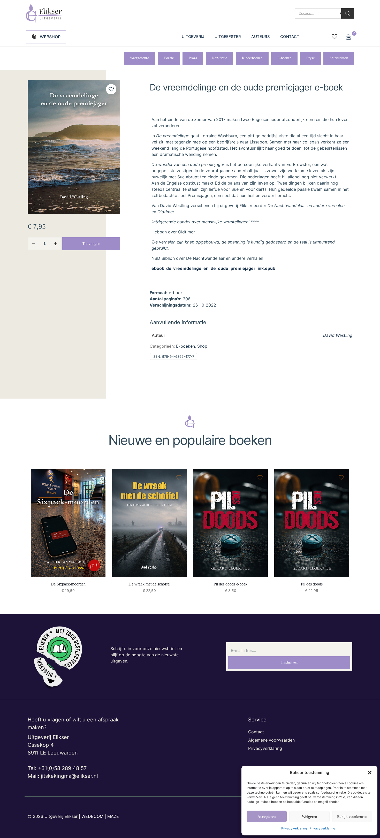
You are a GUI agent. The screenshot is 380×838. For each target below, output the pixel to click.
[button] (369, 772)
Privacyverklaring (294, 828)
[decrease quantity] (33, 243)
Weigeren (309, 816)
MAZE (113, 816)
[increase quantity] (55, 243)
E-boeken (185, 346)
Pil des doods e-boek (230, 584)
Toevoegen (91, 243)
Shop (202, 346)
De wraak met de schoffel (149, 584)
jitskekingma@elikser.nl (69, 776)
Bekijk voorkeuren (352, 816)
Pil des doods (312, 584)
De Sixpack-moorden (68, 584)
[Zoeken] (347, 13)
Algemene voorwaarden (271, 740)
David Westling (337, 335)
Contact (256, 731)
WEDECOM (92, 816)
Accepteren (266, 816)
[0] (348, 37)
